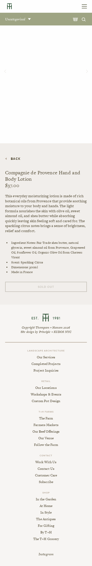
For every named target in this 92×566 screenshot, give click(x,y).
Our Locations (45, 388)
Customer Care (46, 475)
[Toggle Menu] (84, 6)
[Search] (84, 19)
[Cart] (76, 19)
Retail (46, 381)
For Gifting (46, 526)
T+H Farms (46, 411)
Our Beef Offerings (46, 431)
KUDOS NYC (62, 332)
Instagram (46, 554)
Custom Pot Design (46, 401)
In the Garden (46, 499)
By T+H (46, 532)
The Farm (46, 418)
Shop (46, 492)
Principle (45, 332)
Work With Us (45, 462)
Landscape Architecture (46, 350)
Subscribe (46, 482)
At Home (46, 506)
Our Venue (46, 438)
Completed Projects (46, 364)
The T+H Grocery (46, 539)
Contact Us (46, 469)
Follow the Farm (46, 445)
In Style (46, 512)
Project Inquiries (46, 370)
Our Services (46, 357)
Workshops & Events (46, 394)
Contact (46, 455)
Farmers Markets (46, 425)
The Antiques (46, 519)
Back (15, 158)
